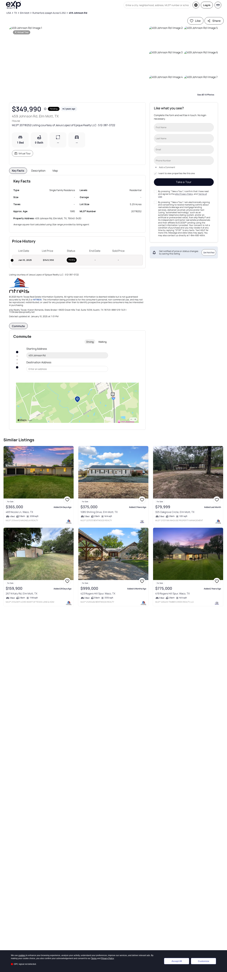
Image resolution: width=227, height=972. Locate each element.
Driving (90, 341)
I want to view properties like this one (176, 173)
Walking (102, 341)
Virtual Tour (24, 153)
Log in (206, 5)
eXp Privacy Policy (184, 193)
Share (216, 21)
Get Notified (208, 252)
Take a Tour (184, 182)
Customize (203, 961)
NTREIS (37, 299)
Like (198, 21)
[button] (78, 63)
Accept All (177, 961)
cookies (21, 955)
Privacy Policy (107, 958)
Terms (94, 958)
